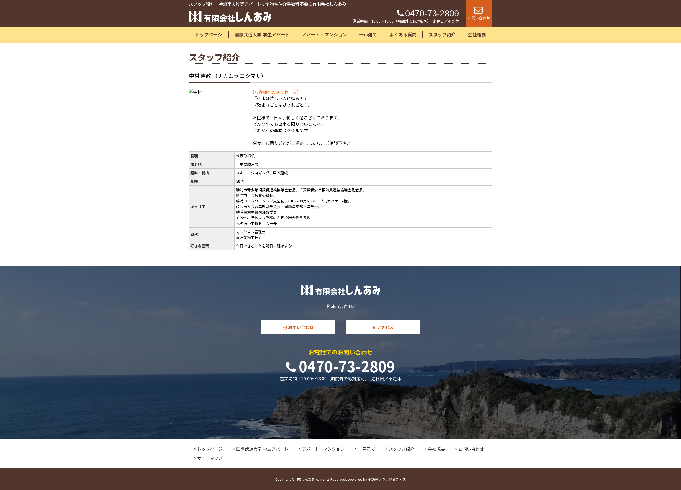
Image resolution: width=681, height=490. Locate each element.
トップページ (208, 34)
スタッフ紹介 (442, 34)
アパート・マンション (324, 34)
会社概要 (477, 34)
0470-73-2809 (347, 365)
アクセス (385, 327)
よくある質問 (403, 34)
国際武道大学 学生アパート (262, 34)
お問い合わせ (301, 327)
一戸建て (368, 34)
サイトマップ (210, 458)
